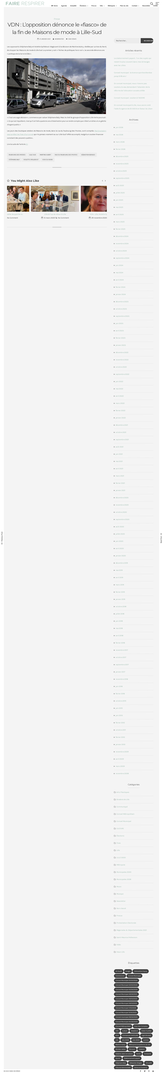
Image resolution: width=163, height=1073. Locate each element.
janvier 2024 (121, 294)
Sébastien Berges (88, 155)
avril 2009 (120, 759)
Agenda (64, 6)
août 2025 (120, 185)
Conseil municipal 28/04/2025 (127, 1017)
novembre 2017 (122, 650)
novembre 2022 (122, 360)
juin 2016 (119, 686)
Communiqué (122, 807)
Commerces (120, 976)
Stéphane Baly (14, 159)
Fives (119, 843)
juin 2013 (119, 715)
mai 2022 (119, 389)
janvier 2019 (120, 599)
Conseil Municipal (124, 821)
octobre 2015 (121, 701)
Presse (93, 6)
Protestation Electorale (126, 923)
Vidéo (119, 945)
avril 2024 (120, 280)
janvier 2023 (121, 345)
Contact (134, 6)
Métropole (111, 6)
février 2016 (120, 694)
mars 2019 (120, 585)
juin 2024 (119, 265)
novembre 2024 (122, 243)
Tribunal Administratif (123, 1067)
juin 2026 (119, 127)
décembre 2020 (122, 498)
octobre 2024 (121, 251)
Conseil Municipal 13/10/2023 (126, 1012)
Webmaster (59, 39)
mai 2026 (119, 135)
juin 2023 (119, 323)
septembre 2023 (122, 316)
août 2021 (119, 447)
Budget (128, 971)
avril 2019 (119, 577)
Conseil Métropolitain (125, 814)
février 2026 (120, 149)
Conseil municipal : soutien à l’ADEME (129, 98)
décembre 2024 (122, 236)
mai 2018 (119, 628)
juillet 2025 (120, 193)
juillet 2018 (120, 614)
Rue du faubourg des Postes (66, 155)
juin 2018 (119, 621)
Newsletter (146, 6)
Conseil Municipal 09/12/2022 (126, 1003)
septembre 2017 (122, 665)
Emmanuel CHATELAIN (130, 1035)
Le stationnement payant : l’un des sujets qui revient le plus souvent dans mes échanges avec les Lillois (132, 61)
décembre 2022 (122, 352)
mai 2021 (119, 461)
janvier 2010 (120, 744)
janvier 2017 (120, 672)
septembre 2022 (122, 374)
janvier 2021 (120, 490)
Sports (118, 1058)
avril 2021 (119, 469)
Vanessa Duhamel (140, 1067)
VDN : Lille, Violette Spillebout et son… (82, 214)
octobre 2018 (121, 606)
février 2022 (120, 410)
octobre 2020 (121, 512)
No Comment (40, 218)
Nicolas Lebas (121, 1049)
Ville (101, 6)
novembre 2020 (122, 505)
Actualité (73, 6)
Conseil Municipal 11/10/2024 (126, 1008)
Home (55, 6)
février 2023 (120, 338)
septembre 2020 (122, 519)
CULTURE (120, 828)
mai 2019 (119, 570)
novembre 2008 (122, 773)
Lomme (145, 1040)
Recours (132, 1049)
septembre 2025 (122, 178)
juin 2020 (119, 541)
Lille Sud (32, 155)
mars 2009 (120, 766)
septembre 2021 (122, 439)
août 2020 (120, 527)
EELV (117, 1035)
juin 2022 (119, 381)
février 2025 (120, 229)
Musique (120, 894)
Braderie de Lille (123, 799)
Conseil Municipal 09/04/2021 (126, 994)
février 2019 (120, 592)
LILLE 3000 (121, 857)
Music (119, 887)
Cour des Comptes (141, 1026)
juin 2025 (119, 200)
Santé (138, 1054)
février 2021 (120, 483)
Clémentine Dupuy (140, 971)
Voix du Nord (47, 159)
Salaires (142, 1049)
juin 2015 (119, 708)
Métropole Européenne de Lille (139, 1044)
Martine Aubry (45, 155)
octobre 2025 (121, 171)
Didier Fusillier (146, 1031)
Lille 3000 (136, 1040)
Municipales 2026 (124, 879)
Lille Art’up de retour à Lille (32, 214)
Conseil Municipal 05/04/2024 (126, 989)
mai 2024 (119, 273)
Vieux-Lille (121, 952)
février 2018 (120, 643)
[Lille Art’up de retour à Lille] (32, 199)
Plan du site (124, 6)
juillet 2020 (120, 534)
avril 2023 (120, 331)
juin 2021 (119, 454)
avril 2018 (119, 636)
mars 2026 (120, 142)
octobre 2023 (121, 309)
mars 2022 (120, 403)
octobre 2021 (121, 432)
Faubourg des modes (17, 155)
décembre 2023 (122, 302)
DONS (155, 6)
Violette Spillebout (31, 159)
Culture (124, 1031)
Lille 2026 (125, 1040)
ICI (27, 144)
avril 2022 (120, 396)
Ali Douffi (119, 971)
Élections (83, 6)
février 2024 (120, 287)
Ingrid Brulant (146, 1035)
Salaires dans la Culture (124, 1054)
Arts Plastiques (123, 792)
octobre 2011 (121, 730)
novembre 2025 (122, 164)
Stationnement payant (132, 1058)
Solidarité (147, 1054)
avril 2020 (120, 548)
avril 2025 (120, 214)
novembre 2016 (122, 679)
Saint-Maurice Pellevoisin (127, 937)
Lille (118, 850)
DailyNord (134, 1031)
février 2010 (120, 737)
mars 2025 (120, 222)
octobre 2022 (121, 367)
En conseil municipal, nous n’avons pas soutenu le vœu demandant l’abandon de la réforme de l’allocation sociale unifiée (132, 87)
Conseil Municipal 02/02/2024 (126, 980)
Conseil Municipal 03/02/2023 (126, 985)
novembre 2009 (122, 752)
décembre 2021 (122, 425)
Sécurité (149, 1063)
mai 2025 (119, 207)
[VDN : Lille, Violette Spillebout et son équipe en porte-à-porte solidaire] (82, 199)
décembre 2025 (122, 156)
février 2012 (120, 723)
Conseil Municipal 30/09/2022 (127, 1022)
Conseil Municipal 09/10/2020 (126, 999)
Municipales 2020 (124, 872)
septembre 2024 (122, 258)
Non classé (121, 908)
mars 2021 (120, 476)
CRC (117, 1031)
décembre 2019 (122, 563)
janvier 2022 (121, 418)
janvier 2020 (121, 556)
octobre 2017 (121, 657)
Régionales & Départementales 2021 (132, 930)
